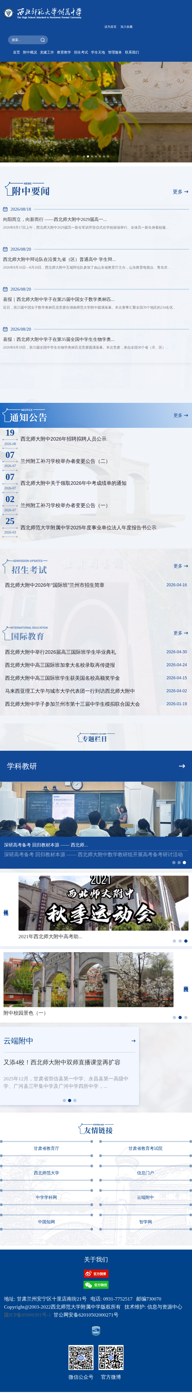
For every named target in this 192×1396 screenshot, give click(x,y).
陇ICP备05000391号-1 (27, 1315)
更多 (178, 191)
